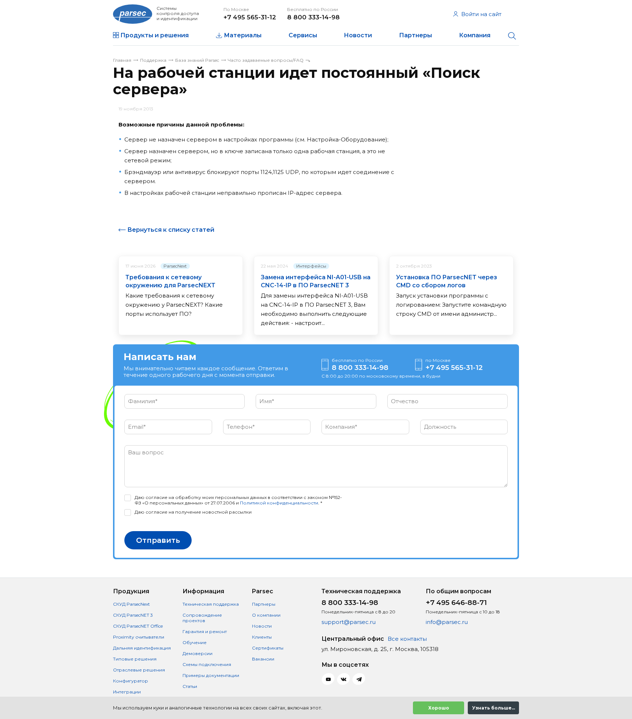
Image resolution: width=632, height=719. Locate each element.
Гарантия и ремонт (205, 631)
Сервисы (303, 35)
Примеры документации (211, 675)
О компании (266, 615)
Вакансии (263, 659)
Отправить (158, 540)
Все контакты (407, 638)
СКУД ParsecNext (131, 604)
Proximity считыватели (138, 637)
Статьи (190, 686)
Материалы (243, 35)
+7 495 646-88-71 (456, 602)
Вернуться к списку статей (170, 229)
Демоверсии (197, 653)
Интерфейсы (311, 266)
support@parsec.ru (348, 621)
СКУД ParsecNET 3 (133, 615)
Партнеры (415, 35)
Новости (358, 35)
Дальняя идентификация (142, 648)
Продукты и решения (154, 35)
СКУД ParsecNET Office (138, 626)
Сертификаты (267, 648)
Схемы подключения (207, 664)
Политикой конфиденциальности (279, 503)
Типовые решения (135, 659)
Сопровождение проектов (202, 617)
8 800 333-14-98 (313, 17)
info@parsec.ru (447, 621)
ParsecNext (175, 266)
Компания (474, 35)
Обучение (195, 642)
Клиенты (262, 637)
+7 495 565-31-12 (249, 17)
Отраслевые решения (139, 670)
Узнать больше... (493, 708)
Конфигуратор (130, 681)
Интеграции (127, 692)
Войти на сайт (481, 14)
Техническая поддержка (211, 604)
